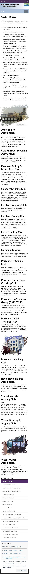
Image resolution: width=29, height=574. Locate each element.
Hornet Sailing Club (12, 232)
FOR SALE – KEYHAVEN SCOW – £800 (12, 547)
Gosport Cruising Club (13, 188)
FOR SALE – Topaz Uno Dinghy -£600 (11, 553)
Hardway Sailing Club (13, 216)
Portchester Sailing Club (12, 262)
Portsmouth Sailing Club (12, 361)
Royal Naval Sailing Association (12, 380)
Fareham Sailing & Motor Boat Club (11, 168)
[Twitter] (5, 1)
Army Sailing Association (8, 131)
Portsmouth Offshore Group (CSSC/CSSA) (13, 301)
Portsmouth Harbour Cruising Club (13, 282)
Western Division (7, 481)
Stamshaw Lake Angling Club (10, 398)
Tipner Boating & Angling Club (11, 422)
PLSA (2, 11)
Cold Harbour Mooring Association (14, 152)
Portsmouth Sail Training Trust (10, 320)
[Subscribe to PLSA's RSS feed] (2, 1)
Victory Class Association (8, 461)
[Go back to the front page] (14, 6)
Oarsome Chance (11, 249)
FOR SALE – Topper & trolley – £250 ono (12, 550)
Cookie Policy (8, 567)
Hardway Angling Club (14, 204)
